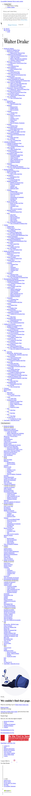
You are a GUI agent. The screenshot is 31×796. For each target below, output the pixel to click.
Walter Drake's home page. (22, 704)
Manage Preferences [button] (12, 25)
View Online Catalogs (9, 753)
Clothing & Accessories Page (14, 325)
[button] (20, 24)
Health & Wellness (8, 725)
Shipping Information (9, 748)
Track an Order (7, 751)
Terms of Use (7, 780)
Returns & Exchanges (9, 750)
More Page (9, 392)
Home (5, 723)
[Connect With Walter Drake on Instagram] (14, 761)
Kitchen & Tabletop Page (13, 50)
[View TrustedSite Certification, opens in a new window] (8, 792)
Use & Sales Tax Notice (10, 783)
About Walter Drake (9, 754)
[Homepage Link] (16, 43)
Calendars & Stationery (9, 724)
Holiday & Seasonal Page (13, 252)
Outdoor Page (10, 226)
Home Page (10, 101)
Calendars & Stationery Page (14, 143)
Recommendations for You (7, 730)
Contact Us (6, 746)
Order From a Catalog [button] (12, 5)
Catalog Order (7, 4)
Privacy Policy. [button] (24, 20)
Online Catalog (11, 7)
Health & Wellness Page (13, 171)
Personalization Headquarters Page (15, 280)
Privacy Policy (7, 782)
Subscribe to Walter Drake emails (9, 711)
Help (5, 747)
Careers (6, 756)
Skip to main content (18, 1)
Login (8, 31)
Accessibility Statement (6, 1)
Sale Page (9, 351)
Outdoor (6, 727)
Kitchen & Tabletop (9, 721)
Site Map (6, 784)
